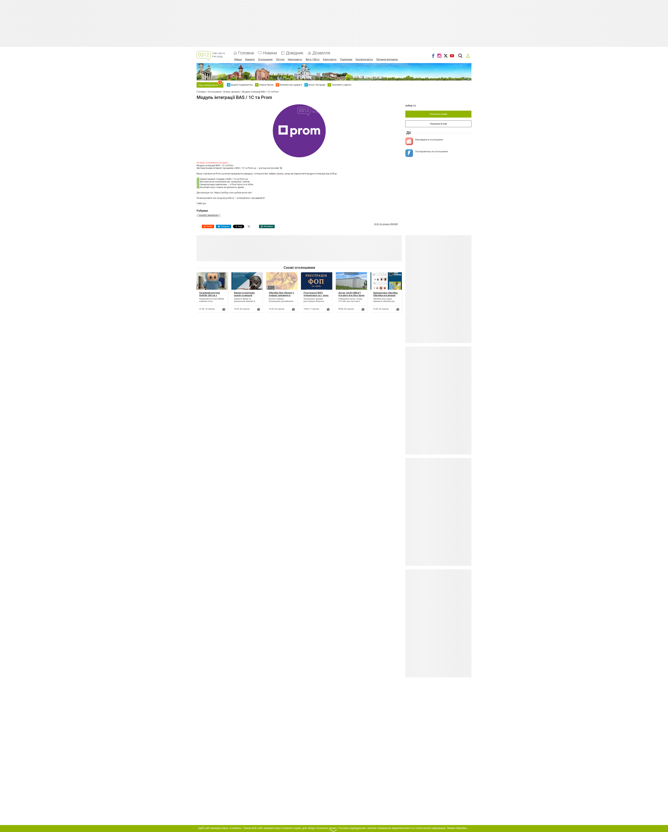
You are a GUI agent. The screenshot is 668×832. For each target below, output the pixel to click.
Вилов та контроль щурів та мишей (244, 294)
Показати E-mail (438, 123)
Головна (246, 53)
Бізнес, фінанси (208, 215)
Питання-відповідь (387, 59)
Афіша (238, 59)
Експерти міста (364, 59)
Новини (270, 53)
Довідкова (346, 59)
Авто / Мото (313, 59)
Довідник (294, 53)
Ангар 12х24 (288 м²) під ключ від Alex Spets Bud (351, 295)
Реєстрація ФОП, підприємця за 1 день (316, 294)
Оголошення (265, 59)
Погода (280, 59)
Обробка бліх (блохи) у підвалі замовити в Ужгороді (281, 295)
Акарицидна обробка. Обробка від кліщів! (385, 294)
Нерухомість (295, 59)
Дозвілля (321, 53)
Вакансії (250, 59)
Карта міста (329, 59)
